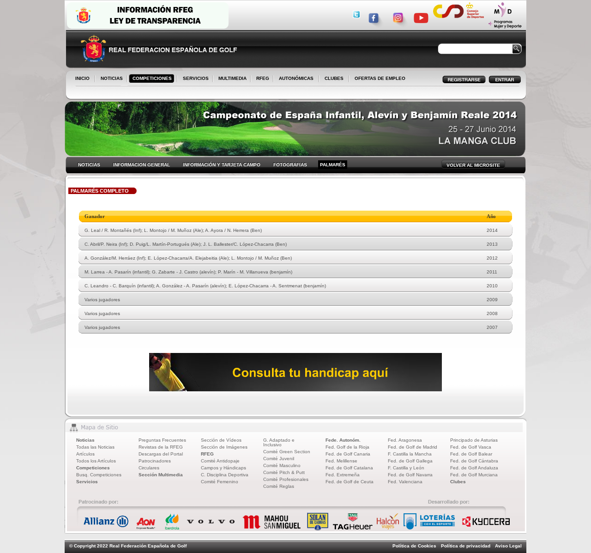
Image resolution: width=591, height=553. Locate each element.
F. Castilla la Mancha (410, 453)
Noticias (85, 440)
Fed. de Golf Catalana (349, 467)
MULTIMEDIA (231, 79)
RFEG (261, 79)
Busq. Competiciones (98, 474)
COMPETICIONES (152, 78)
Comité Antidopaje (220, 460)
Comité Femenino (219, 481)
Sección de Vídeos (221, 440)
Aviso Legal (508, 545)
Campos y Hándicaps (223, 467)
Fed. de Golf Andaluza (474, 467)
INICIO (82, 78)
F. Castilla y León (406, 467)
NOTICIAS (110, 79)
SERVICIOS (194, 79)
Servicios (87, 481)
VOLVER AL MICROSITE (473, 165)
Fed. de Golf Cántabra (474, 460)
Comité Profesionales (285, 479)
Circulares (149, 467)
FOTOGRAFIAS (290, 164)
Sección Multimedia (161, 474)
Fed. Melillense (341, 460)
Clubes (458, 481)
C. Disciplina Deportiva (224, 474)
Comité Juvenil (278, 458)
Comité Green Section (286, 451)
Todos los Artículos (96, 460)
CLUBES (334, 78)
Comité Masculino (282, 465)
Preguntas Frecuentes (162, 440)
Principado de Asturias (474, 440)
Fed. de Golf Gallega (410, 460)
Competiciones (93, 467)
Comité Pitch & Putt (284, 472)
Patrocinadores (155, 460)
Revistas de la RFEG (161, 447)
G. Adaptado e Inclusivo (279, 442)
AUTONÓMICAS (296, 78)
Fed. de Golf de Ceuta (350, 481)
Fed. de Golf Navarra (410, 474)
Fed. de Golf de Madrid (412, 447)
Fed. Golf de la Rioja (347, 447)
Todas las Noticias (95, 447)
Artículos (85, 453)
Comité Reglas (278, 486)
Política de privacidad (465, 545)
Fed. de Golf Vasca (470, 447)
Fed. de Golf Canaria (348, 453)
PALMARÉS (332, 164)
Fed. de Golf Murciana (474, 474)
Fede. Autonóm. (343, 440)
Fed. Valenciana (405, 481)
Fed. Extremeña (343, 474)
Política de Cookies (414, 545)
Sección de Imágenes (224, 447)
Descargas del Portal (161, 453)
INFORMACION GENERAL (141, 164)
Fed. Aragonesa (405, 440)
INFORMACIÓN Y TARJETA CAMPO (221, 164)
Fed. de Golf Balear (471, 453)
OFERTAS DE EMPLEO (380, 78)
